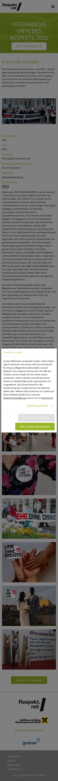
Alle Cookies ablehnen (36, 418)
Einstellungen (37, 406)
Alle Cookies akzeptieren (35, 426)
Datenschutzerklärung (14, 398)
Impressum (47, 398)
